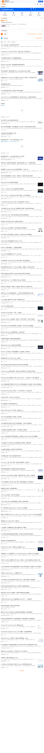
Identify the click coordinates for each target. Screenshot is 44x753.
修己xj (2, 74)
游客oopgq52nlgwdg (4, 276)
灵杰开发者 (2, 667)
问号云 (2, 166)
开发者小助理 (3, 116)
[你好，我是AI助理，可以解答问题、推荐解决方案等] (37, 4)
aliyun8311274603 (4, 244)
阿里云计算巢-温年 (4, 250)
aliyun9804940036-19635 (5, 302)
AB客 (2, 459)
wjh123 (2, 602)
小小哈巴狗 (2, 341)
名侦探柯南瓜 (3, 100)
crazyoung (2, 257)
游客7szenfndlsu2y (4, 136)
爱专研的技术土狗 (3, 93)
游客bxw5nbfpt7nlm (4, 465)
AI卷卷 (2, 634)
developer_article (3, 48)
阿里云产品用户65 (4, 407)
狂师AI (2, 192)
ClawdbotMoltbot (3, 237)
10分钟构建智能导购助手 (39, 38)
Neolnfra (2, 185)
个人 (42, 6)
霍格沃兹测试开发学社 (4, 172)
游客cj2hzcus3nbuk (4, 367)
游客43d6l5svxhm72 (4, 446)
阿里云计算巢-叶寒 (4, 660)
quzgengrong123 (3, 498)
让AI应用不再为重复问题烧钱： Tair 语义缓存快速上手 (35, 34)
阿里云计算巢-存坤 (4, 576)
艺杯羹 (2, 491)
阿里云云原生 (3, 54)
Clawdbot (2, 556)
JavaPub (2, 550)
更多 (42, 30)
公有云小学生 (3, 563)
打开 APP (40, 1)
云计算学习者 (3, 289)
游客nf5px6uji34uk (4, 348)
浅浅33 (2, 283)
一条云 (2, 129)
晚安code (2, 231)
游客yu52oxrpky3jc (4, 322)
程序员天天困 (3, 315)
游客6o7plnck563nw (4, 198)
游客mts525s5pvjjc (4, 380)
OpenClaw (2, 328)
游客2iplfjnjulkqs (3, 393)
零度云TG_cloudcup (4, 589)
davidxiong (2, 224)
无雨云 (2, 543)
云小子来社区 (3, 270)
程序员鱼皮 (2, 205)
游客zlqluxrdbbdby (4, 478)
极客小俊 (2, 80)
